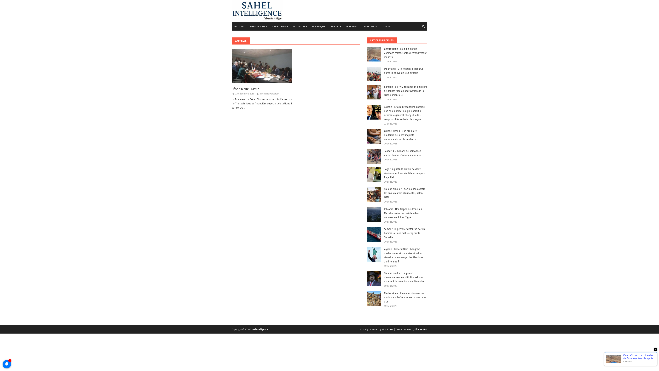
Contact (388, 26)
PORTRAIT (352, 26)
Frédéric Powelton (269, 93)
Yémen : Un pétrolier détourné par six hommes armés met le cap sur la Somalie (404, 233)
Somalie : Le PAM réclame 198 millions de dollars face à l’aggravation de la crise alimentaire (405, 91)
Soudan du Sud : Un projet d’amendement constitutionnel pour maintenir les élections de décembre (404, 277)
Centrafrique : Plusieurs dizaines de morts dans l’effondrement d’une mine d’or (405, 297)
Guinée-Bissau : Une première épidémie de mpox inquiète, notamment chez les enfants (400, 135)
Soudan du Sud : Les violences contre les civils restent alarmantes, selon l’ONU (404, 193)
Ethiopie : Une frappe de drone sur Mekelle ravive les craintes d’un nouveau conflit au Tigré (403, 213)
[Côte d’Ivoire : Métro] (262, 66)
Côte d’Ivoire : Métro (245, 89)
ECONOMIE (300, 26)
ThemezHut (421, 329)
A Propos (370, 26)
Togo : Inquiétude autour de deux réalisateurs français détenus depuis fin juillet (404, 173)
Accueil (239, 26)
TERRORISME (280, 26)
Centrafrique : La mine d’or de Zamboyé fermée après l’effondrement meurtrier (405, 53)
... (244, 107)
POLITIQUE (319, 26)
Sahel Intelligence (259, 329)
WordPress (387, 329)
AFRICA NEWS (258, 26)
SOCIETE (336, 26)
